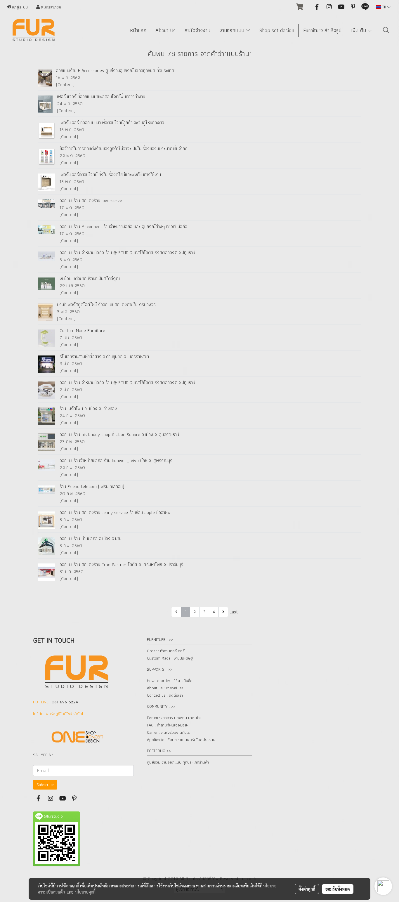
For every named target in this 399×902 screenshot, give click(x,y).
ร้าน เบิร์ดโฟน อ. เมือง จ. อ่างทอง (88, 408)
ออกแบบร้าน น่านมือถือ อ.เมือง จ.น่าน (91, 538)
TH (384, 7)
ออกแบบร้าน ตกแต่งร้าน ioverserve (91, 200)
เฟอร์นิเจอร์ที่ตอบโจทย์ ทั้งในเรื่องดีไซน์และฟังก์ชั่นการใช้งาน (110, 174)
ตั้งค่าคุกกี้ (307, 888)
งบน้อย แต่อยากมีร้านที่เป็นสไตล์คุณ (90, 278)
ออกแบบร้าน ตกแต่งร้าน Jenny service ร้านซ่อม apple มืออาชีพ (115, 512)
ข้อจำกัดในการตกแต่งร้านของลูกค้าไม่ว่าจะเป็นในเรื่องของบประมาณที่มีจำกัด (124, 148)
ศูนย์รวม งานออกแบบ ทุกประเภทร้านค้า (178, 762)
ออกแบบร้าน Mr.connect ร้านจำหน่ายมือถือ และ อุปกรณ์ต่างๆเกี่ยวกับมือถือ (123, 226)
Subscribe (45, 784)
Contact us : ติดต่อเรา (165, 695)
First (165, 611)
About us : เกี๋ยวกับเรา (165, 688)
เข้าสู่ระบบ (19, 7)
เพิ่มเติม (359, 30)
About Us (165, 30)
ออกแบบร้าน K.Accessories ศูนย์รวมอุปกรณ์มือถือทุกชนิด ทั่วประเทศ (115, 70)
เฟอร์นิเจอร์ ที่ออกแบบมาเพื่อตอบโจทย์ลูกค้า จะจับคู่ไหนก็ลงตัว (112, 122)
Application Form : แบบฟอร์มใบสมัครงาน (181, 739)
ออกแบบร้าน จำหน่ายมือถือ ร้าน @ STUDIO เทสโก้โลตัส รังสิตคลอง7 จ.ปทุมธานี (127, 252)
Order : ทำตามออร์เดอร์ (166, 651)
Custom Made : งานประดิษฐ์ (170, 658)
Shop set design (276, 30)
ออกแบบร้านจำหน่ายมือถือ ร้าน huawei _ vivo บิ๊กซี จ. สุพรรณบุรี (116, 460)
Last (234, 611)
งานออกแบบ (232, 30)
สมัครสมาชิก (50, 7)
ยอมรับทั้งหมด (337, 888)
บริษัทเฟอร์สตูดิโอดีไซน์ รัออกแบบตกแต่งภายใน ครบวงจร (106, 304)
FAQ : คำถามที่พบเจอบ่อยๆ (168, 725)
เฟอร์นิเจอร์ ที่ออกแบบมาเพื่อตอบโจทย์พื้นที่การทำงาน (101, 96)
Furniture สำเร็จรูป (322, 30)
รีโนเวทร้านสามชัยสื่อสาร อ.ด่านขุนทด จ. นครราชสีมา (104, 356)
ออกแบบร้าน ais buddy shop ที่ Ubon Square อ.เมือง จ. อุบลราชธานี (119, 434)
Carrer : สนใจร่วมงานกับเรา (169, 732)
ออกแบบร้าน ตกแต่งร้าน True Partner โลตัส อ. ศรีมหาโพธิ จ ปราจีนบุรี (121, 564)
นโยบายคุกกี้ (85, 891)
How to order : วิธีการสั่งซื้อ (169, 680)
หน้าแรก (138, 30)
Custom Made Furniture (82, 330)
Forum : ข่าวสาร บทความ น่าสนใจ (174, 717)
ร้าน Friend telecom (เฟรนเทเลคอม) (92, 486)
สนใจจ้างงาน (197, 30)
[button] (386, 30)
